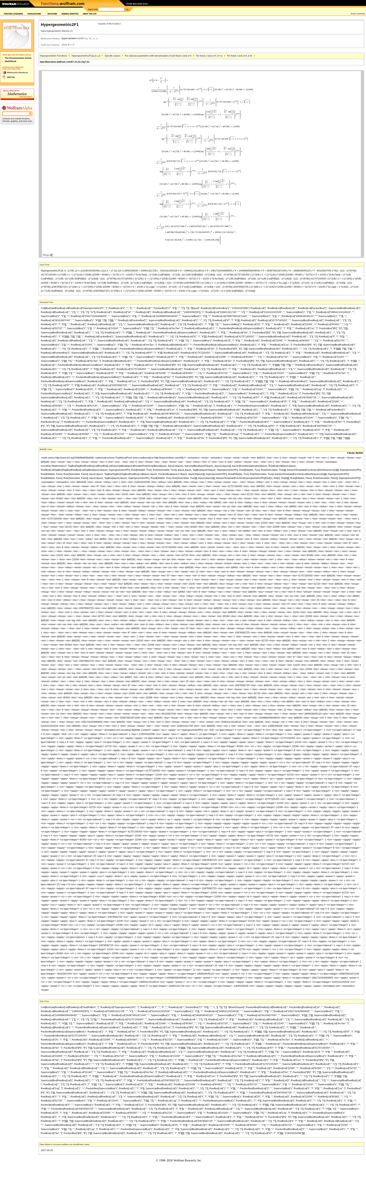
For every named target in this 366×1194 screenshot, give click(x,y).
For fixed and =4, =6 (239, 55)
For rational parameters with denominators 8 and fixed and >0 (158, 55)
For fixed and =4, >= (209, 55)
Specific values (112, 55)
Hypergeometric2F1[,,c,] (86, 55)
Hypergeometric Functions (53, 55)
